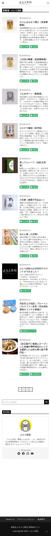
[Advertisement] (25, 485)
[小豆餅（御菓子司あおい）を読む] (10, 202)
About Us (10, 519)
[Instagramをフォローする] (27, 453)
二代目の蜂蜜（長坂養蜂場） (34, 59)
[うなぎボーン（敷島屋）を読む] (10, 96)
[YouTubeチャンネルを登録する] (32, 453)
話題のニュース (29, 331)
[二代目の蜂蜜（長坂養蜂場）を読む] (10, 62)
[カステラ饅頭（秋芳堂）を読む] (10, 131)
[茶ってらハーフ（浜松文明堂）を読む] (10, 165)
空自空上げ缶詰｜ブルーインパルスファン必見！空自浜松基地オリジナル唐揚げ (34, 306)
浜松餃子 (37, 374)
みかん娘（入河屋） (29, 234)
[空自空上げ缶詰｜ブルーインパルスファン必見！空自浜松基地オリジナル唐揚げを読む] (10, 306)
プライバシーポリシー (26, 519)
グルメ (25, 374)
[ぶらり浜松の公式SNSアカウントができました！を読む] (10, 271)
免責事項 (41, 519)
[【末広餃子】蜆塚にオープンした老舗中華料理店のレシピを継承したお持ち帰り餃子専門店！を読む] (10, 346)
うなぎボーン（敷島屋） (32, 93)
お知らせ (26, 291)
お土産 (25, 47)
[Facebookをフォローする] (23, 453)
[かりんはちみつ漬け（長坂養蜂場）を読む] (10, 25)
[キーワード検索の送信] (46, 402)
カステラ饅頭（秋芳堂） (32, 128)
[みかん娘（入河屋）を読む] (10, 237)
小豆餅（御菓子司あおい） (33, 199)
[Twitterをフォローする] (19, 453)
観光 (35, 47)
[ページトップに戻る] (47, 532)
